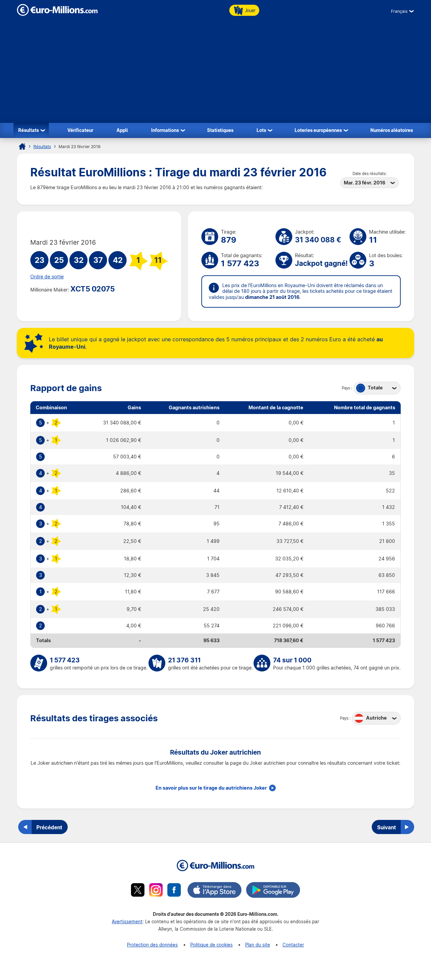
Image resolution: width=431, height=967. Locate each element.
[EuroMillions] (57, 14)
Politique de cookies (211, 944)
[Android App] (273, 891)
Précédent (49, 827)
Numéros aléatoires (391, 130)
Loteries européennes (318, 130)
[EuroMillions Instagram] (155, 891)
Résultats (28, 130)
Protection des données (152, 944)
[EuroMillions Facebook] (174, 891)
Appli (122, 130)
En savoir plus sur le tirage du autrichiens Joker (211, 788)
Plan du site (257, 944)
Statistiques (220, 130)
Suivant (386, 827)
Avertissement (127, 921)
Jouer (250, 10)
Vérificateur (80, 130)
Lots (261, 130)
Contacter (293, 944)
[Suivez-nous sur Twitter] (137, 891)
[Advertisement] (215, 72)
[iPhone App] (214, 891)
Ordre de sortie (47, 277)
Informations (165, 130)
